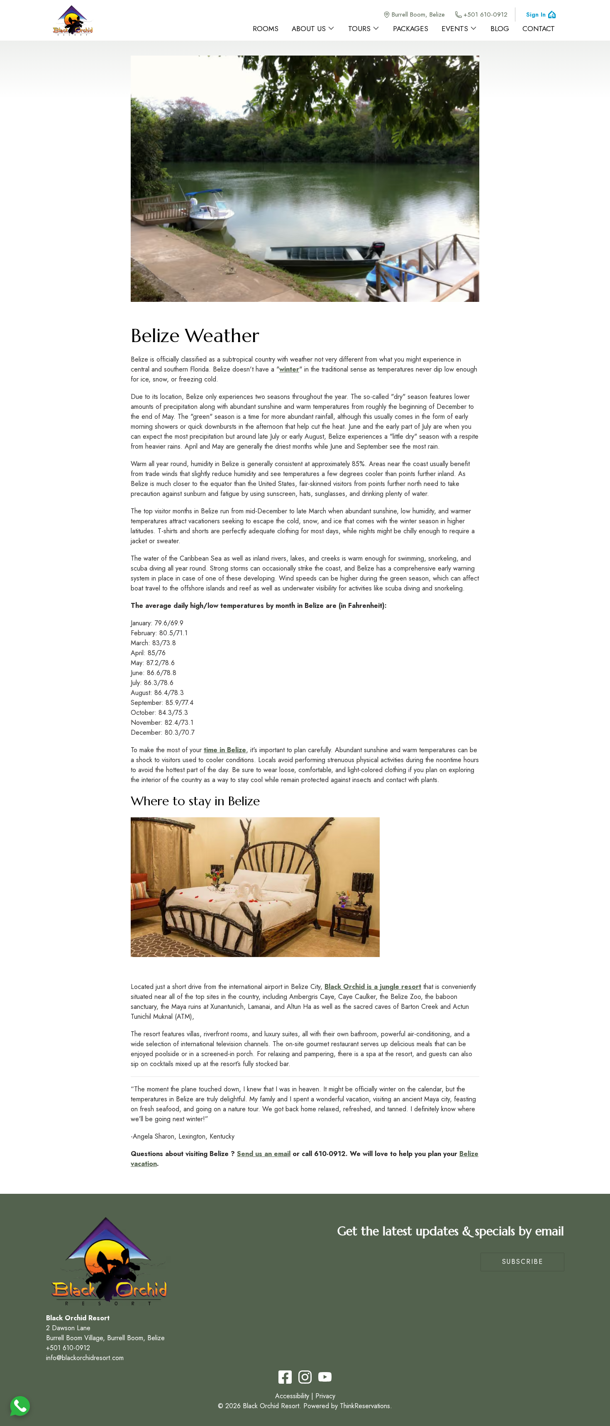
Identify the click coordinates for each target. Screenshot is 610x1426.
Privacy (325, 1396)
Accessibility (292, 1396)
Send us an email (263, 1154)
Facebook (285, 1377)
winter (289, 369)
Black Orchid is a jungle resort (373, 986)
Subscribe (522, 1261)
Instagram (305, 1377)
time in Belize (225, 750)
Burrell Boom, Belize (418, 14)
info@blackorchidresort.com (85, 1358)
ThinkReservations (365, 1406)
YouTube (325, 1377)
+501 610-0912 (486, 14)
